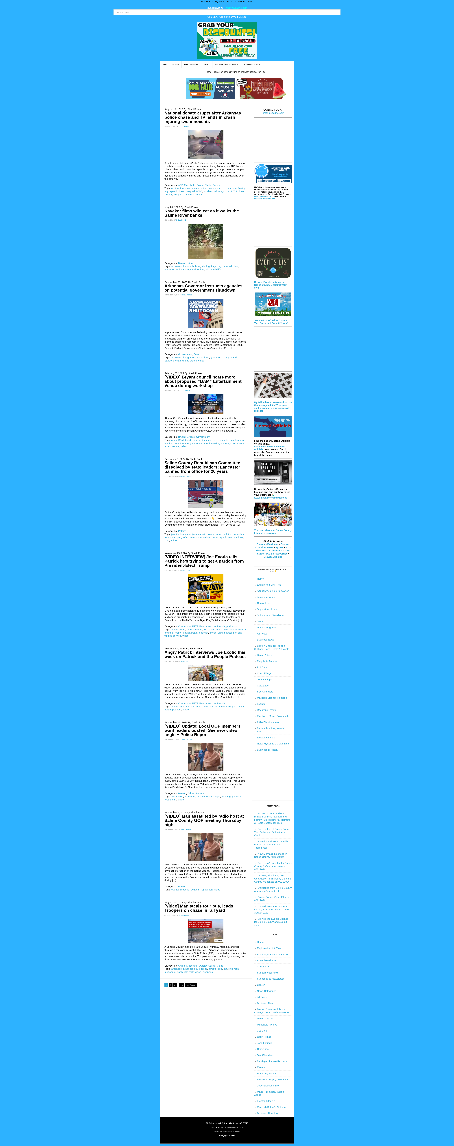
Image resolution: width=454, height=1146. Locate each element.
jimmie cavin (199, 534)
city (215, 440)
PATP (195, 626)
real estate (238, 443)
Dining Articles (265, 655)
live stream (222, 629)
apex (174, 440)
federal (205, 357)
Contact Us (263, 603)
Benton (182, 263)
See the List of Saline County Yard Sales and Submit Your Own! (272, 832)
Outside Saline (207, 965)
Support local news (268, 609)
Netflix (233, 629)
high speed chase (174, 191)
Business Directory (267, 749)
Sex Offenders (265, 691)
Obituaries (263, 685)
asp (219, 188)
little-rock (233, 968)
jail (215, 191)
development (237, 440)
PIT (233, 191)
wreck (199, 194)
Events (191, 436)
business (207, 440)
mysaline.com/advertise (264, 199)
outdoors (169, 269)
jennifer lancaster (181, 534)
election (168, 443)
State (196, 354)
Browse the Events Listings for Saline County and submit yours (271, 922)
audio (174, 629)
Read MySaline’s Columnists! (273, 743)
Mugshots (189, 185)
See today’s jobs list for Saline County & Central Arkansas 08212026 (273, 866)
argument (190, 796)
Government (185, 354)
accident (176, 188)
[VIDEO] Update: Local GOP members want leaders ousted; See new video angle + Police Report (202, 730)
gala (192, 443)
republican (239, 534)
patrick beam (190, 632)
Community (184, 626)
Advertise (282, 553)
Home (260, 578)
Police (200, 185)
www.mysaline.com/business (270, 497)
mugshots (223, 191)
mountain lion (230, 266)
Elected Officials (266, 737)
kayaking (216, 266)
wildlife (217, 269)
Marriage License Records (272, 697)
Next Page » (190, 985)
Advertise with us (266, 597)
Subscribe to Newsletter (270, 615)
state (178, 360)
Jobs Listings (264, 679)
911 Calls (262, 667)
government (203, 443)
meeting (226, 796)
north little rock (185, 972)
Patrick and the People (212, 626)
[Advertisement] (273, 141)
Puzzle (270, 553)
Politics (182, 531)
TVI (185, 194)
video (191, 194)
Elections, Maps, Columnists (273, 716)
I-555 (199, 191)
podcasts (231, 626)
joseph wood (215, 534)
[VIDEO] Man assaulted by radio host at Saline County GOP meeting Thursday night (204, 820)
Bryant (182, 436)
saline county (183, 269)
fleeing (242, 188)
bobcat (196, 266)
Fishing (205, 266)
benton (187, 266)
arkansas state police (194, 188)
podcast (203, 632)
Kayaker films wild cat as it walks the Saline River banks (201, 213)
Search (261, 621)
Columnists (276, 550)
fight (217, 796)
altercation (177, 796)
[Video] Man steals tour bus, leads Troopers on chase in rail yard (198, 908)
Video (216, 185)
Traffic (208, 185)
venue (175, 446)
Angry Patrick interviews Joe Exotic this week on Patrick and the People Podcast (205, 654)
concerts (223, 440)
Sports (279, 547)
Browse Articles (273, 556)
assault (201, 796)
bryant (197, 440)
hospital (190, 191)
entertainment (194, 629)
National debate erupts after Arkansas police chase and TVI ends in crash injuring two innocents (202, 117)
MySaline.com (215, 7)
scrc (166, 540)
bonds (188, 440)
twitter (237, 1132)
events (196, 357)
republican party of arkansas (180, 537)
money (225, 357)
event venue (182, 443)
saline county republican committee (223, 537)
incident (207, 191)
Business (273, 544)
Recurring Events (267, 710)
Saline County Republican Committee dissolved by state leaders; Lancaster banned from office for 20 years (202, 467)
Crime (191, 793)
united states (189, 360)
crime (233, 188)
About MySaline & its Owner (273, 590)
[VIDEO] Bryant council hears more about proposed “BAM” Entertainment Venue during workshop (203, 381)
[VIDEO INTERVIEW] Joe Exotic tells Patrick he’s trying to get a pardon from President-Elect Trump (204, 561)
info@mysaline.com (236, 7)
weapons (208, 972)
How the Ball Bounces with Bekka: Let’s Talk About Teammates (271, 844)
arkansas (176, 266)
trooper (178, 194)
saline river (198, 269)
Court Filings (264, 673)
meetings (216, 443)
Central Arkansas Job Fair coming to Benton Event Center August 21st (272, 909)
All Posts (262, 633)
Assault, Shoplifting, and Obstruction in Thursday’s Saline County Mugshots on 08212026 (272, 878)
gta (225, 968)
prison (213, 632)
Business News (265, 639)
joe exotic (209, 629)
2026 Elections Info (268, 722)
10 (182, 985)
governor (215, 357)
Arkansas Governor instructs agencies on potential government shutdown (203, 287)
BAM (181, 440)
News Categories (266, 627)
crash (226, 188)
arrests (212, 188)
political (227, 534)
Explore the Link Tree (269, 584)
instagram (228, 1132)
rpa (200, 537)
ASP (180, 185)
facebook (218, 1132)
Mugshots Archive (267, 661)
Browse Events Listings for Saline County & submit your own (270, 285)
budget (187, 357)
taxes (167, 446)
